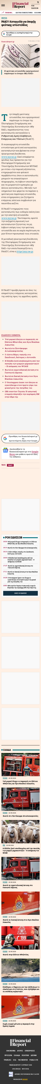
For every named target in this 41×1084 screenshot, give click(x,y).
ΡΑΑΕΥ (10, 465)
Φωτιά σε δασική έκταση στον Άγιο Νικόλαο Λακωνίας (21, 377)
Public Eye (33, 1060)
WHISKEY (25, 1079)
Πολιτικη (25, 1055)
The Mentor (23, 1060)
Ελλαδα (17, 1055)
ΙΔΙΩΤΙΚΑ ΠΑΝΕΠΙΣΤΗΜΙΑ (24, 13)
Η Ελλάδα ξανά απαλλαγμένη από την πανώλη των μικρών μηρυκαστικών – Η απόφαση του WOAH (22, 364)
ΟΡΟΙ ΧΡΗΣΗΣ (16, 1069)
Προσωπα (8, 1055)
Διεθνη (34, 1055)
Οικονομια (10, 1051)
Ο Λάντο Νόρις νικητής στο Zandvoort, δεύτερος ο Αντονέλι (20, 356)
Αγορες (20, 1051)
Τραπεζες (7, 1060)
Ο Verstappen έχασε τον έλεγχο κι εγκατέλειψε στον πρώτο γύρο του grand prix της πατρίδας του (21, 385)
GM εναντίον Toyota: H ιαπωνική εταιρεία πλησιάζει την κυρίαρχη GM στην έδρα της (22, 394)
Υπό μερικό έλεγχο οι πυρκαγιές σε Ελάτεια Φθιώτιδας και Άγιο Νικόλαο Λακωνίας (22, 342)
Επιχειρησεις (30, 1051)
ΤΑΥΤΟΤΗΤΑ (25, 1069)
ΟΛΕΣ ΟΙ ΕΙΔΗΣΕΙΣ (20, 593)
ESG (14, 1060)
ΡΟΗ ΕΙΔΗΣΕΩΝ (34, 7)
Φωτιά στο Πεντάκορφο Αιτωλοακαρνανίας (16, 349)
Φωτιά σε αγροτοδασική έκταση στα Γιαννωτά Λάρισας (21, 371)
